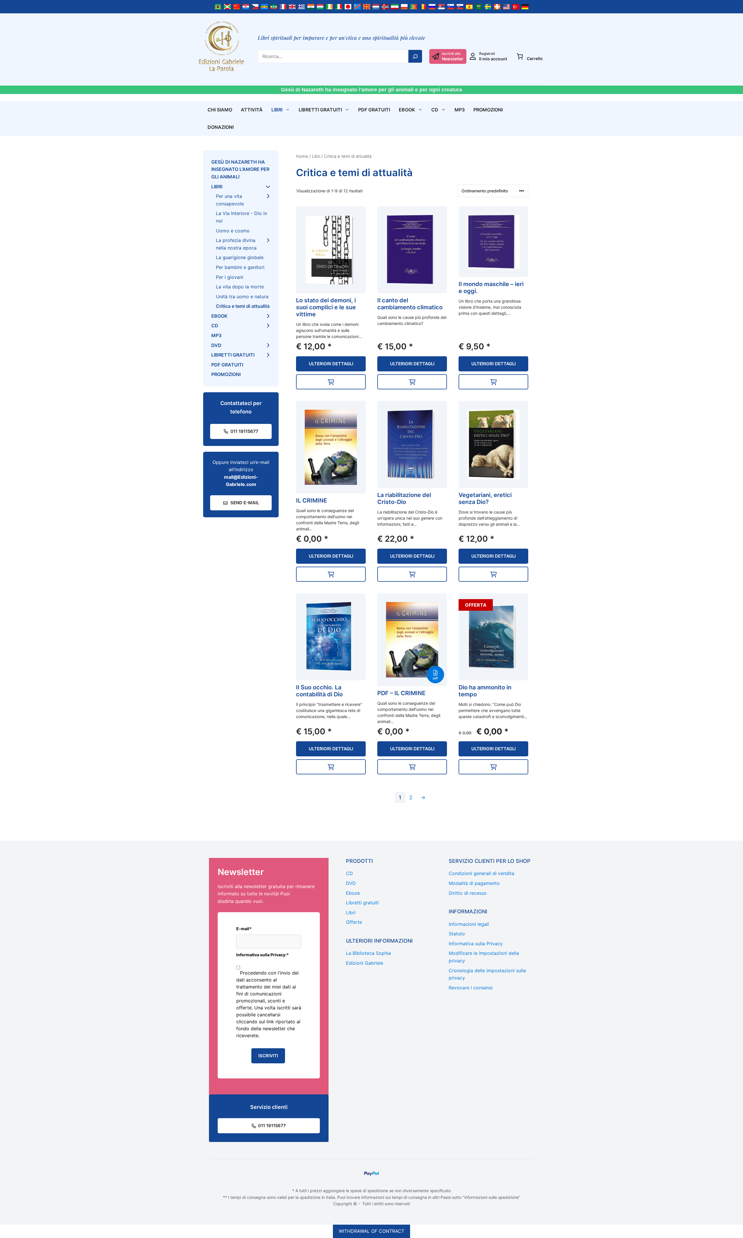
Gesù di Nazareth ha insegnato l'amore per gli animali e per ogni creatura (371, 90)
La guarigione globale (240, 257)
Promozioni (488, 110)
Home (302, 156)
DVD (216, 345)
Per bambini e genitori (240, 267)
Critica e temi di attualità (243, 306)
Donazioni (221, 127)
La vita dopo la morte (240, 287)
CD (434, 110)
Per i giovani (229, 277)
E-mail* (244, 928)
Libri (276, 110)
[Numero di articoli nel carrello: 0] (520, 56)
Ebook (407, 110)
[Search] (415, 56)
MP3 (460, 110)
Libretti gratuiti (320, 110)
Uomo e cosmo (233, 231)
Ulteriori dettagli (331, 363)
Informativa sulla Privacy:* (262, 954)
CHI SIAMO (220, 110)
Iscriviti (268, 1055)
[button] (331, 381)
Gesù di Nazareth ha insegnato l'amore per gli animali (240, 169)
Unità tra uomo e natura (242, 296)
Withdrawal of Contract (371, 1231)
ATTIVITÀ (252, 110)
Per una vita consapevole (230, 200)
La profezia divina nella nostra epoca (236, 244)
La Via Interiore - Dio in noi (241, 217)
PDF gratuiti (374, 110)
